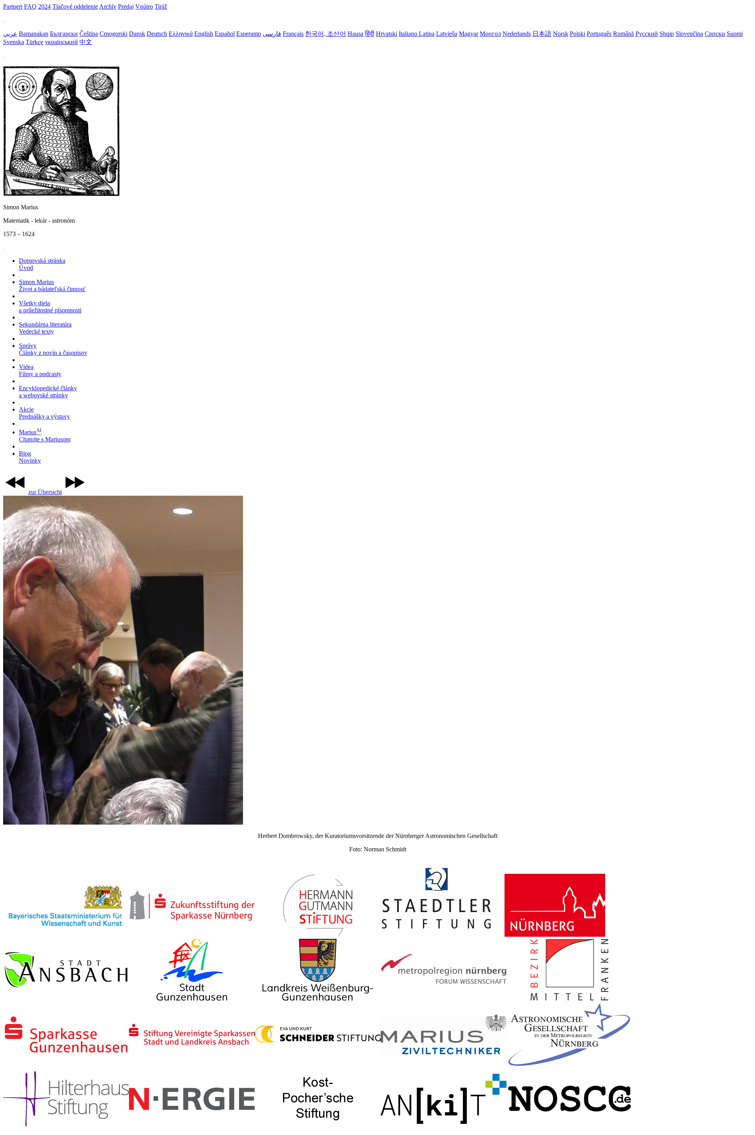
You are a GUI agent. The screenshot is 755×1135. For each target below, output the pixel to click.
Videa (40, 370)
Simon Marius (52, 285)
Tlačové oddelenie (75, 6)
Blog (30, 457)
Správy (53, 349)
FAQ (30, 6)
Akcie (44, 413)
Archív (107, 6)
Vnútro (144, 6)
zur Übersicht (45, 492)
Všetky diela (50, 307)
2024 (44, 6)
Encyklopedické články (48, 392)
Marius (44, 436)
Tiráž (161, 6)
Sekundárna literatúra (45, 328)
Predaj (126, 6)
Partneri (12, 6)
